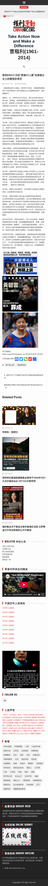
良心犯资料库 (18, 785)
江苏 (5, 772)
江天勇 (37, 768)
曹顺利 (30, 763)
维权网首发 (21, 365)
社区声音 (28, 776)
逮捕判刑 (7, 789)
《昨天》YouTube (9, 715)
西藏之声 (36, 731)
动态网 (9, 720)
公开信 (15, 751)
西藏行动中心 (17, 731)
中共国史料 (6, 717)
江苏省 (12, 772)
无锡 (15, 763)
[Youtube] (4, 700)
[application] (24, 584)
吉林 (21, 755)
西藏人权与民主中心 (22, 723)
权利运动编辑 (21, 84)
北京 (15, 755)
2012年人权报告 (8, 638)
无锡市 (22, 763)
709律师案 (18, 746)
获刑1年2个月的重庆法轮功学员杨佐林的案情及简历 (23, 376)
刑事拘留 (34, 751)
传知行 (4, 728)
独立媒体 (31, 728)
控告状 (33, 759)
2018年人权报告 (8, 612)
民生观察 (41, 717)
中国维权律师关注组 (30, 720)
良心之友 (16, 725)
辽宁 (38, 785)
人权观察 (8, 725)
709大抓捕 (7, 746)
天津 (28, 755)
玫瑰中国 (12, 734)
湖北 (26, 772)
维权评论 (7, 785)
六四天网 (26, 717)
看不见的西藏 (8, 723)
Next (37, 687)
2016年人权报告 (8, 621)
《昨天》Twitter (22, 715)
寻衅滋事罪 (8, 759)
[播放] (5, 594)
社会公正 (18, 776)
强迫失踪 (25, 759)
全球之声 (39, 728)
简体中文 (10, 16)
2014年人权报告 (8, 630)
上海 (27, 746)
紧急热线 (7, 780)
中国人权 (42, 720)
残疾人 (29, 768)
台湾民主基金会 (27, 725)
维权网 (34, 717)
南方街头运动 (17, 717)
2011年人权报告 (8, 643)
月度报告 (39, 763)
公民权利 (25, 751)
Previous (5, 687)
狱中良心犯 (10, 365)
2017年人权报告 (8, 617)
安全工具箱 (6, 731)
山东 (16, 759)
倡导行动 (7, 751)
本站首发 (7, 768)
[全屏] (43, 594)
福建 (36, 776)
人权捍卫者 (36, 746)
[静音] (39, 594)
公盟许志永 (13, 728)
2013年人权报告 (8, 634)
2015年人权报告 (8, 625)
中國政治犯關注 (35, 734)
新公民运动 (22, 728)
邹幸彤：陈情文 (24, 12)
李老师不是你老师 (36, 715)
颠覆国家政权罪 (19, 789)
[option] (24, 11)
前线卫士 (34, 723)
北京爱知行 (38, 725)
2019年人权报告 (8, 608)
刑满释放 (7, 755)
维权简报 (26, 780)
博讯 (4, 720)
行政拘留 (30, 785)
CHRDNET (17, 720)
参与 (26, 734)
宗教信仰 (36, 755)
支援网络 (7, 763)
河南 (20, 772)
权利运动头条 (18, 768)
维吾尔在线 (27, 731)
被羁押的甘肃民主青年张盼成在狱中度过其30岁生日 (23, 385)
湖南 (32, 772)
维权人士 (16, 780)
